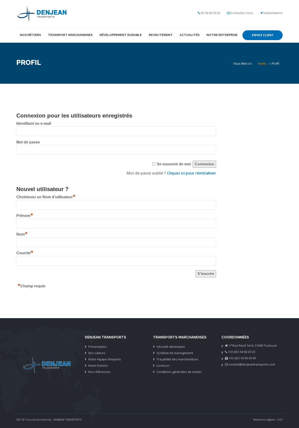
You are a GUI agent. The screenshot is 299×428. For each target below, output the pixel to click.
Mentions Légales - (265, 419)
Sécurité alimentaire (171, 346)
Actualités (189, 35)
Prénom (24, 216)
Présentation (97, 346)
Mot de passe (28, 142)
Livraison (163, 365)
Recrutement (161, 35)
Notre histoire (98, 365)
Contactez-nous (242, 13)
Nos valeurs (96, 353)
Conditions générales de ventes (179, 372)
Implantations (273, 13)
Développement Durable (121, 35)
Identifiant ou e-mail (33, 123)
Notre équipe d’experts (104, 359)
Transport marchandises (70, 35)
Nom (22, 234)
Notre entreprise (222, 35)
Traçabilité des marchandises (177, 359)
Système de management (175, 353)
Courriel (24, 253)
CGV (280, 419)
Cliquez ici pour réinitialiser (191, 173)
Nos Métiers (30, 35)
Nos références (99, 372)
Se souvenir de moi (174, 164)
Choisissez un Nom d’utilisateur (45, 197)
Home (262, 63)
